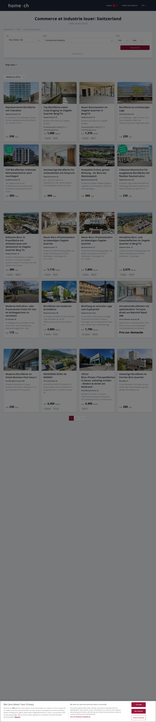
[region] (78, 711)
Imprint (17, 717)
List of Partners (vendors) (80, 717)
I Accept (139, 705)
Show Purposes (138, 718)
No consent (139, 711)
